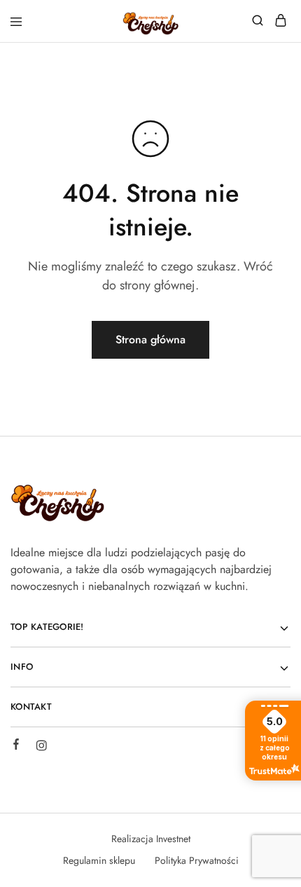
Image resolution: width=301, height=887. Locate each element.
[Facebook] (16, 746)
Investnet (173, 839)
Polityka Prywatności (197, 860)
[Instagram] (41, 747)
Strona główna (150, 339)
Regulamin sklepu (99, 860)
